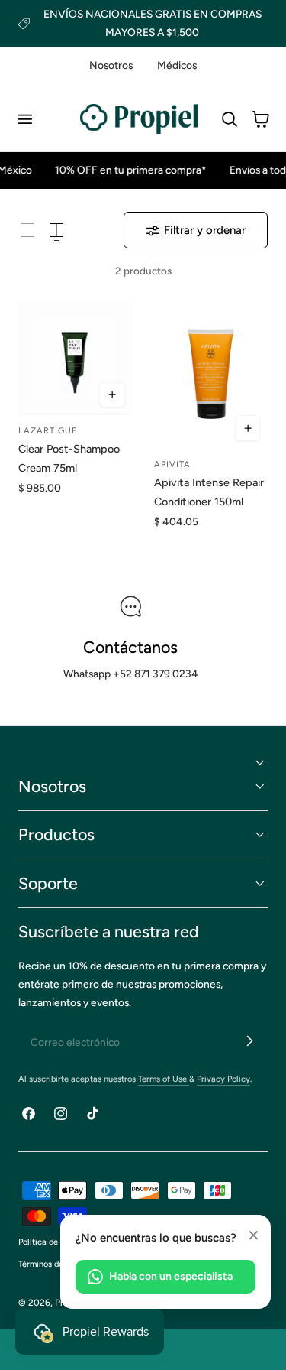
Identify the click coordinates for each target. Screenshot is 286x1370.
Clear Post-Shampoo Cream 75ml (69, 458)
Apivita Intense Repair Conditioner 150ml (209, 492)
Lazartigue (48, 431)
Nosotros (111, 65)
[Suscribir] (249, 1041)
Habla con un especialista (171, 1276)
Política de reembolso (58, 1242)
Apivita (172, 464)
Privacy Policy (223, 1079)
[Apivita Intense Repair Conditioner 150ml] (211, 374)
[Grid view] (27, 230)
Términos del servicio (58, 1264)
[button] (24, 119)
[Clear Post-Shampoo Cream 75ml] (75, 357)
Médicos (177, 65)
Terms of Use (163, 1079)
